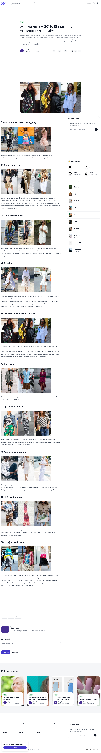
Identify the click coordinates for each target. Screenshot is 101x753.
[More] (79, 51)
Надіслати (6, 652)
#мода (4, 617)
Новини (4, 723)
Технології (37, 732)
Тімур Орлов (28, 49)
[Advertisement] (48, 11)
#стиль (11, 617)
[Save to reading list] (72, 51)
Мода (22, 22)
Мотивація (21, 723)
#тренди (18, 617)
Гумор (53, 723)
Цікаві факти (38, 723)
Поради (21, 732)
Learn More (20, 744)
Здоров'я (5, 732)
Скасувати (15, 652)
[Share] (75, 51)
